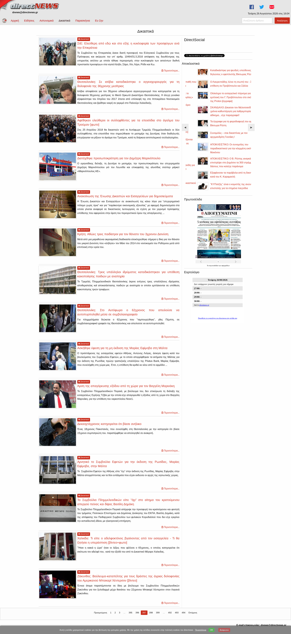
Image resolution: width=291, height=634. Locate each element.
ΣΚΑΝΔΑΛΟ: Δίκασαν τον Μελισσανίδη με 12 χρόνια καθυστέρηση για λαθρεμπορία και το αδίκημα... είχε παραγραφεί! (223, 111)
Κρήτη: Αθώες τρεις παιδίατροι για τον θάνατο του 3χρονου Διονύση (122, 234)
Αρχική (15, 20)
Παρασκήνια (82, 20)
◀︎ (186, 128)
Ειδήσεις (29, 20)
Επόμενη (193, 612)
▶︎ (252, 128)
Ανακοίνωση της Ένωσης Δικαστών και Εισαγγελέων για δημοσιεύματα (125, 196)
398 (151, 612)
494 (183, 612)
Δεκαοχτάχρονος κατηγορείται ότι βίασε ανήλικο (109, 424)
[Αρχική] (35, 5)
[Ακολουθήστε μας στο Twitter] (262, 7)
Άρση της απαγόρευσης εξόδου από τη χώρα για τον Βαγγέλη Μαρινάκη (126, 386)
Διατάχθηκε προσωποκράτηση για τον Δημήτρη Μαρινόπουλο (118, 158)
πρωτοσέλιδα (214, 265)
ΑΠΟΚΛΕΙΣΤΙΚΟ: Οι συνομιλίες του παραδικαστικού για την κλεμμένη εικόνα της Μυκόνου (222, 148)
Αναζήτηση (282, 20)
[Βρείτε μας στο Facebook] (252, 7)
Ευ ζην (99, 20)
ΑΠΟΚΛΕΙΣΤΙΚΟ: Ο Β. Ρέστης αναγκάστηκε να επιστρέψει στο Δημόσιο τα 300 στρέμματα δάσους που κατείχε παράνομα (224, 162)
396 (137, 612)
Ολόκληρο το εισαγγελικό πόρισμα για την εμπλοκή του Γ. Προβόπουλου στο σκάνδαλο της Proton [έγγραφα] (223, 97)
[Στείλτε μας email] (272, 7)
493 (177, 612)
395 (130, 612)
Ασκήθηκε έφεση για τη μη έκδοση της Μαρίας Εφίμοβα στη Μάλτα (122, 348)
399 (158, 612)
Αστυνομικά (47, 20)
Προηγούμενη (100, 612)
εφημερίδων (226, 265)
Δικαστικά (64, 20)
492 (170, 612)
